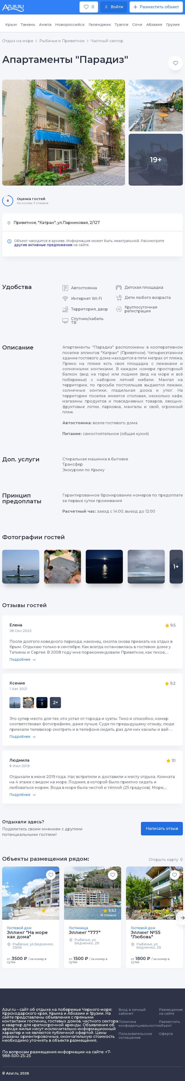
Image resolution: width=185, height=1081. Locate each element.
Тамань (28, 24)
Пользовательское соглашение (135, 1036)
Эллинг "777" (84, 932)
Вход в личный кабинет (132, 1011)
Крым (11, 24)
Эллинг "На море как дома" (27, 934)
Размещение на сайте (171, 1011)
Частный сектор (107, 41)
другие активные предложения (43, 245)
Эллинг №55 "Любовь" (145, 934)
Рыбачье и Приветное (62, 41)
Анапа (45, 24)
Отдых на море (17, 41)
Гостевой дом (19, 928)
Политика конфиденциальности (139, 1024)
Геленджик (100, 24)
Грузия (173, 24)
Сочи (137, 24)
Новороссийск (70, 24)
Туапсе (121, 24)
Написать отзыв (162, 828)
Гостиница (78, 928)
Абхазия (154, 24)
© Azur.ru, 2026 (15, 1073)
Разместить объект (169, 1024)
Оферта (166, 1034)
